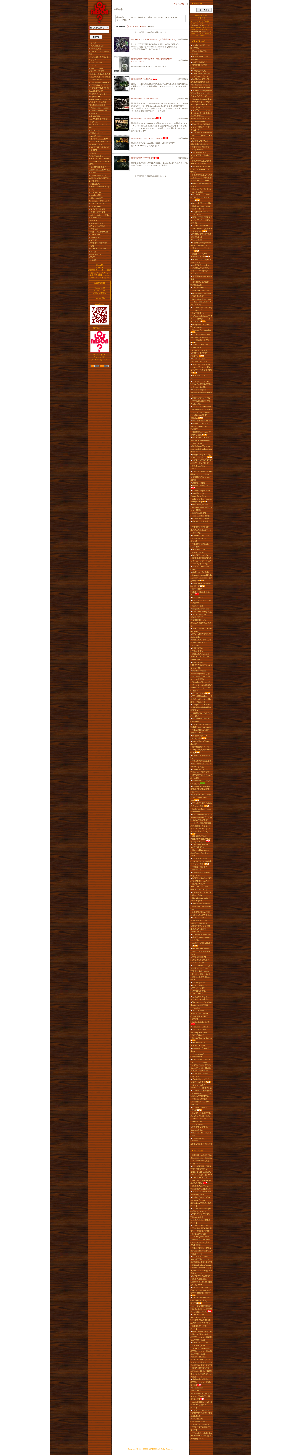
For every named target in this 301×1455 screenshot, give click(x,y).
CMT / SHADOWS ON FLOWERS (200, 601)
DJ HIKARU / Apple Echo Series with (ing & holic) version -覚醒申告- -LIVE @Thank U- (200, 145)
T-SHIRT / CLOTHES (98, 243)
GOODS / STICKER (98, 249)
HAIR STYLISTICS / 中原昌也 (99, 188)
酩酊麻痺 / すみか (199, 836)
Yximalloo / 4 (197, 1008)
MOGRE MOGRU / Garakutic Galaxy (199, 1128)
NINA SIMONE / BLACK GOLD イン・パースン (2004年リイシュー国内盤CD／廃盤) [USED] (201, 1361)
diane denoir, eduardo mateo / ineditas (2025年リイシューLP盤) (201, 507)
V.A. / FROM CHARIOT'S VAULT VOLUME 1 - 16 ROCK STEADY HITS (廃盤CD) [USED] (200, 1424)
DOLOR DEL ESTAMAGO (95, 219)
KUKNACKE (95, 192)
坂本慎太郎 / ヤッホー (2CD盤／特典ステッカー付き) (201, 750)
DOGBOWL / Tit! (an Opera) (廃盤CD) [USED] (200, 1187)
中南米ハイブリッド (98, 94)
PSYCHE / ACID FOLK (99, 82)
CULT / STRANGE (97, 212)
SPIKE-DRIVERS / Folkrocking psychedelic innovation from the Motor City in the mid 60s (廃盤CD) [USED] (200, 1239)
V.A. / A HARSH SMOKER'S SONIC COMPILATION (198, 991)
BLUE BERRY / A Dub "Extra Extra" (145, 99)
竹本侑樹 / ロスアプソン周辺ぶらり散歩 (200, 1080)
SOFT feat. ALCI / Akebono (198, 467)
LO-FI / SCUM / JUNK (99, 215)
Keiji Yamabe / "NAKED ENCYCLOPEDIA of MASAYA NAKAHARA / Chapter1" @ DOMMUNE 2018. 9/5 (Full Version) (200, 1065)
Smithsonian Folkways (99, 111)
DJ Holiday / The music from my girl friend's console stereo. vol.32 (201, 449)
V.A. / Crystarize (198, 982)
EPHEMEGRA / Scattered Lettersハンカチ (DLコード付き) (201, 135)
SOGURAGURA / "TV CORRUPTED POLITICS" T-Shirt (200, 169)
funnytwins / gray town (201, 490)
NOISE (93, 173)
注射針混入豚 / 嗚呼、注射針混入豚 (200, 283)
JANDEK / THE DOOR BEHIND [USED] (200, 1193)
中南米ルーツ (96, 96)
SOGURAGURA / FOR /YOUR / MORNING (200, 162)
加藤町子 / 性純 (198, 483)
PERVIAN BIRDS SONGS (198, 1108)
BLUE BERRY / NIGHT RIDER (143, 118)
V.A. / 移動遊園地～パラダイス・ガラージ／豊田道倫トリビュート (201, 699)
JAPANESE (95, 130)
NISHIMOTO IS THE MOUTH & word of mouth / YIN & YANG (201, 440)
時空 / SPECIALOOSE (99, 232)
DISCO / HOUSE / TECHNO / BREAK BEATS (99, 72)
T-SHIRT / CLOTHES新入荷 (99, 52)
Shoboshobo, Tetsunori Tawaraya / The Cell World (200, 86)
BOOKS (93, 240)
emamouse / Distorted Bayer (199, 1049)
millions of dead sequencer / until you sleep (201, 500)
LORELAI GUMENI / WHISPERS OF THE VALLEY (199, 426)
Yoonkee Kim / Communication (197, 1055)
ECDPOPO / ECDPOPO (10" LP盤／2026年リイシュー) (200, 197)
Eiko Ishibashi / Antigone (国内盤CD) (200, 782)
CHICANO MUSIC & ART (98, 126)
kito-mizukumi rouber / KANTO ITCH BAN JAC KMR (200, 951)
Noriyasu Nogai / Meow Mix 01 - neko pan (200, 207)
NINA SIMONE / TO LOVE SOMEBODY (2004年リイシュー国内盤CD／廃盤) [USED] (201, 1372)
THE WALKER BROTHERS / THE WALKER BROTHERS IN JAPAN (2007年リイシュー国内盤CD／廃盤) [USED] (200, 1321)
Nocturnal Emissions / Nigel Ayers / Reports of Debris (199, 853)
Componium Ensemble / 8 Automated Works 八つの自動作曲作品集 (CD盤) (201, 817)
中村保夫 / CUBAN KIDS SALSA (199, 213)
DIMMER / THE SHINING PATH (197, 551)
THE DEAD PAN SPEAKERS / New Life (199, 289)
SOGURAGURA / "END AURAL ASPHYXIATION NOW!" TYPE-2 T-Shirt (201, 178)
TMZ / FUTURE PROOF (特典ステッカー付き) (201, 472)
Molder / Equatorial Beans (202, 421)
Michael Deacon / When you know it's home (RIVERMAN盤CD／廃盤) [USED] (201, 1201)
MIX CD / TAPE (96, 68)
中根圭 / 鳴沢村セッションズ (200, 184)
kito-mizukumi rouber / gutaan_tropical (199, 899)
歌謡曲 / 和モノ (96, 133)
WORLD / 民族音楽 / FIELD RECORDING (98, 103)
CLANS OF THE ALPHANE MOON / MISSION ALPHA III (198, 920)
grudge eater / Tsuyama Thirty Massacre (199, 325)
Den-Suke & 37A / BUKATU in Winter (198, 1044)
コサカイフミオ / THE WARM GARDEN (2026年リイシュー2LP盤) (201, 384)
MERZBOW (95, 184)
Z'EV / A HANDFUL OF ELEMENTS (200, 635)
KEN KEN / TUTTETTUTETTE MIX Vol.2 (200, 592)
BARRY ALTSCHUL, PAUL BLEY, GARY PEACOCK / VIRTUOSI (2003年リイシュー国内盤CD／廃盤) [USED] (201, 1348)
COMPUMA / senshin (200, 519)
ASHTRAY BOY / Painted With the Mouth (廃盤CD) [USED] (200, 1180)
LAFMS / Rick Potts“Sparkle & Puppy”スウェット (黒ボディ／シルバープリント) (201, 317)
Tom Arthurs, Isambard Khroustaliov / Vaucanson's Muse (200, 906)
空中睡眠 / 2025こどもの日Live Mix (200, 402)
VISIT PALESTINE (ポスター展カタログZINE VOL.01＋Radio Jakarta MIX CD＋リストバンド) (201, 970)
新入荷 (93, 43)
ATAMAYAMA (96, 223)
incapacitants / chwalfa (200, 609)
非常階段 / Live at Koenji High (201, 277)
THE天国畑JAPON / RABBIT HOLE (199, 731)
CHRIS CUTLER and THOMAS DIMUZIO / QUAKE (199, 538)
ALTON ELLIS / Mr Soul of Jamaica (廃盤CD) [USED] (201, 1405)
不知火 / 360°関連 (97, 226)
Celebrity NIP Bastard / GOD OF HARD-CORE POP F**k (200, 789)
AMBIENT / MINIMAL (99, 147)
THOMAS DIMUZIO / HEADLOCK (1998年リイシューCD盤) (200, 530)
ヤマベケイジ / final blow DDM (199, 1075)
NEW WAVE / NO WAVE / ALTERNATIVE (99, 78)
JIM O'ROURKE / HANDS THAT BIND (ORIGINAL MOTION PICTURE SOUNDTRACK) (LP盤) (200, 1016)
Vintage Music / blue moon (100, 108)
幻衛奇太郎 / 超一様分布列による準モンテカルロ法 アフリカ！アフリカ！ (200, 247)
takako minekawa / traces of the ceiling (200, 810)
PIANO (93, 153)
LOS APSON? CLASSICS (95, 64)
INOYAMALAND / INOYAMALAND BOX (200, 770)
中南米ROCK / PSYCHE (100, 99)
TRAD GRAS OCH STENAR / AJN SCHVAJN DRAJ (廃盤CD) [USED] (201, 1228)
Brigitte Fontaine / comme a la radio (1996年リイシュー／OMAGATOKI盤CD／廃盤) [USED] (201, 1269)
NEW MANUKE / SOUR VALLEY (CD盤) (201, 765)
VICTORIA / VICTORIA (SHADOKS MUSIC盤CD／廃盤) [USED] (201, 1436)
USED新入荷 (95, 49)
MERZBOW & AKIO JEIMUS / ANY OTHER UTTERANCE (199, 657)
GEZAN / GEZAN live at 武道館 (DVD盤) (200, 294)
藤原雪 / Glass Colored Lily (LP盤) (200, 938)
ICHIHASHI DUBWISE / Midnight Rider (201, 893)
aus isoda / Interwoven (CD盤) (199, 567)
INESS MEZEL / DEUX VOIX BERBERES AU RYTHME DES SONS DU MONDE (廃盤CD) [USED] (201, 1170)
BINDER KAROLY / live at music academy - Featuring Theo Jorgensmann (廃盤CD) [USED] (201, 1159)
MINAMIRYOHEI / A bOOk (199, 978)
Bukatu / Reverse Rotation (202, 1038)
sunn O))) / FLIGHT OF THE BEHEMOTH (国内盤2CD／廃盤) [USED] (201, 1309)
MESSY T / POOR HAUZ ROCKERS (198, 255)
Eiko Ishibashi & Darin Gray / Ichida (200, 874)
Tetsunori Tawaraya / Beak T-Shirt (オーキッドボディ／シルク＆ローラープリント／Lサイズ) (201, 103)
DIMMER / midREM (200, 555)
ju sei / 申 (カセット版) (201, 203)
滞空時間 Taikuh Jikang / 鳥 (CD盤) (201, 776)
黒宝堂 (93, 251)
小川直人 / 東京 (198, 693)
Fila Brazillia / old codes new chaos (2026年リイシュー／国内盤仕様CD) (200, 337)
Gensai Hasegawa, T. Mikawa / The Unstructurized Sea (201, 393)
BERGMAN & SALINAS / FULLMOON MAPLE (201, 879)
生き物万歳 (95, 116)
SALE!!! (93, 260)
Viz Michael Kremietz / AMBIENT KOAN (199, 845)
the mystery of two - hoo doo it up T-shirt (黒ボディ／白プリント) (200, 302)
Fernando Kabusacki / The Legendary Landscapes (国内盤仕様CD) (201, 578)
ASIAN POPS (96, 136)
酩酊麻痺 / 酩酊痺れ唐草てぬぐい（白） (200, 840)
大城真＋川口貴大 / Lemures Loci (199, 868)
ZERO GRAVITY (97, 204)
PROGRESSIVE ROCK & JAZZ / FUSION (99, 89)
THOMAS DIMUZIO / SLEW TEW (200, 545)
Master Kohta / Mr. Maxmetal (198, 52)
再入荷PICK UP (96, 46)
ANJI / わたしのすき (200, 265)
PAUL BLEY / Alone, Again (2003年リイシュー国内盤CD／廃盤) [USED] (201, 1259)
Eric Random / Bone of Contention (199, 720)
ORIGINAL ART (97, 254)
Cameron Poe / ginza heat (201, 330)
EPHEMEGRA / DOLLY (201, 935)
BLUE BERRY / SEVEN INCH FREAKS (147, 138)
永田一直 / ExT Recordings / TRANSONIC (99, 199)
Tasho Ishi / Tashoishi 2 (201, 682)
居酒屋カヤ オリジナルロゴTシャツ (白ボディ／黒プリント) (201, 271)
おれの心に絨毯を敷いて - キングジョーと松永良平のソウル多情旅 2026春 (201, 368)
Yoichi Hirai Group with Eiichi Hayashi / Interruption (200, 725)
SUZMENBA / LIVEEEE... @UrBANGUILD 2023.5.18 (201, 1141)
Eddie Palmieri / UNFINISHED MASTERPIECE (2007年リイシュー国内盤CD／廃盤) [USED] (201, 1393)
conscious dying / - (199, 985)
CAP (92, 246)
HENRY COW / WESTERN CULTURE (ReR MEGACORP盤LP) (200, 887)
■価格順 (143, 26)
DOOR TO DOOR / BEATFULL (199, 58)
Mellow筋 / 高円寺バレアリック (99, 58)
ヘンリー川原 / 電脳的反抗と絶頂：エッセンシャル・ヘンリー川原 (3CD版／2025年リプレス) (201, 827)
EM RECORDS (96, 206)
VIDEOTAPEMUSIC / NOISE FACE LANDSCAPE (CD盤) (200, 347)
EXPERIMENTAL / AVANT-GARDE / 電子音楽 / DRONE (99, 178)
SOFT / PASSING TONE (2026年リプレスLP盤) (201, 461)
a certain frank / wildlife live (200, 756)
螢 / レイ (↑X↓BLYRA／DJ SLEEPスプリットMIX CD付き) (201, 688)
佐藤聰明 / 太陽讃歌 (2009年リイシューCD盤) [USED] (200, 1382)
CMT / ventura (197, 597)
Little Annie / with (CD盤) (202, 612)
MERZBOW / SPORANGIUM (196, 649)
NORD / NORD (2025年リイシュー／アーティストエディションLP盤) (200, 561)
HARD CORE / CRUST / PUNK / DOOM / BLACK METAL (99, 161)
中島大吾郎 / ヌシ (199, 71)
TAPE (92, 257)
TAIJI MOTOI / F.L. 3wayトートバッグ (201, 308)
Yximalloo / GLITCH (200, 1027)
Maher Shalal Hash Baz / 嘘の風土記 (200, 584)
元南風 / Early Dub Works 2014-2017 (201, 714)
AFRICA (94, 113)
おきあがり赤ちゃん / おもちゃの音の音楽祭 (200, 998)
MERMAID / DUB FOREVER (198, 354)
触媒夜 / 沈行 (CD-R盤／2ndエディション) (200, 456)
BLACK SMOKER (97, 209)
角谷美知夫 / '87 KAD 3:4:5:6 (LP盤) (200, 737)
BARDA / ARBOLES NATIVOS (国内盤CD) (199, 80)
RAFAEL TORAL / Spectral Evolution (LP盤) (200, 514)
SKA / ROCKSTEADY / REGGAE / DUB (99, 143)
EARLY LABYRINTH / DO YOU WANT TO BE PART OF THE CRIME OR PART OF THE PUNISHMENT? (201, 1118)
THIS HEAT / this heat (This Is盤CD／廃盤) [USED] (199, 1300)
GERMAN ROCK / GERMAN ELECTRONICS (99, 168)
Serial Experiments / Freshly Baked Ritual (198, 494)
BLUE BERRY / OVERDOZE (142, 158)
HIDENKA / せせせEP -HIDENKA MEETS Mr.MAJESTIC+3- (200, 929)
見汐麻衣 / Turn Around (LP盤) (200, 478)
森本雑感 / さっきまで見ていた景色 (200, 433)
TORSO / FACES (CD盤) (202, 761)
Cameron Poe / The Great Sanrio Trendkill (200, 190)
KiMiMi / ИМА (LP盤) (201, 398)
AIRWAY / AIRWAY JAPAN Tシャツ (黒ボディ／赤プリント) (201, 228)
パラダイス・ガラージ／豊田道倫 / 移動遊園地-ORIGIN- (200, 707)
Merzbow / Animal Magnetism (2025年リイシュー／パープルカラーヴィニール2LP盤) (200, 675)
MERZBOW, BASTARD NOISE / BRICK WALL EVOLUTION (200, 643)
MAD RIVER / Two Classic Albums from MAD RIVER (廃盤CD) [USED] (200, 1290)
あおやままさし (97, 156)
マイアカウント (180, 4)
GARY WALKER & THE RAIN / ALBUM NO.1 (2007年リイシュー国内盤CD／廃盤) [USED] (201, 1335)
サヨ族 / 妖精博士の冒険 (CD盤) (200, 46)
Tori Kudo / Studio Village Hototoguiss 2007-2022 (201, 1003)
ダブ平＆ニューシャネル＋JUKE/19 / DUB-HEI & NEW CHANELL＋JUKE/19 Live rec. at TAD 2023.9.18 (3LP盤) (201, 116)
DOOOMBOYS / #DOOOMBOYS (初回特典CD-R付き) (153, 39)
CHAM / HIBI (197, 606)
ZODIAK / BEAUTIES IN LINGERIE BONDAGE (200, 913)
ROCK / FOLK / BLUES (100, 85)
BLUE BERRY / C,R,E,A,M (142, 79)
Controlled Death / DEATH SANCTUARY (199, 360)
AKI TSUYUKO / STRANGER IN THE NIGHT (198, 65)
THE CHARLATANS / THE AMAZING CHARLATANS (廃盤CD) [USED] (200, 1218)
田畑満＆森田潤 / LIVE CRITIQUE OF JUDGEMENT (200, 237)
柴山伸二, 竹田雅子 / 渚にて (201, 522)
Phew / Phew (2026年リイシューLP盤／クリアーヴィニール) (200, 127)
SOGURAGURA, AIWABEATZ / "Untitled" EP (200, 155)
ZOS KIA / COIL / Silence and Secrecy (201, 629)
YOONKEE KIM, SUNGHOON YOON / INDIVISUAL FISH (199, 960)
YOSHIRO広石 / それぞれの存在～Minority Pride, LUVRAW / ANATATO (201, 1093)
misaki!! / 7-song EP (200, 486)
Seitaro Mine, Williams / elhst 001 (200, 742)
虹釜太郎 (94, 229)
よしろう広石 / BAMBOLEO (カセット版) (201, 1086)
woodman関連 (96, 195)
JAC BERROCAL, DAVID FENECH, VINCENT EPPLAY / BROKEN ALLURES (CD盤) (200, 620)
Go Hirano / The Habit (200, 572)
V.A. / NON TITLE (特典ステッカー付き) (201, 804)
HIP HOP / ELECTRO (99, 139)
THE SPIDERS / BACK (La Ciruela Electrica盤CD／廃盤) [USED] (201, 1251)
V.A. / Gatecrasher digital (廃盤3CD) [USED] (200, 1209)
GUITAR (94, 150)
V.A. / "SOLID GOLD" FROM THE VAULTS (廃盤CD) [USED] (201, 1413)
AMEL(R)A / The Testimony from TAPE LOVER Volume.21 (198, 1032)
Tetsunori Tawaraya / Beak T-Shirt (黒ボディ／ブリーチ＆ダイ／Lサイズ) (201, 93)
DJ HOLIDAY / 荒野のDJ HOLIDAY (200, 260)
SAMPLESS (95, 235)
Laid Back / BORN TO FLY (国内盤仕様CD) (200, 74)
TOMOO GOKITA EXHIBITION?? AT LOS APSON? (200, 1102)
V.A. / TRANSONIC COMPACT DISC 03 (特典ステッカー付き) (201, 861)
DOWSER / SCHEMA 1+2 (200, 377)
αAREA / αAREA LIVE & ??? (201, 944)
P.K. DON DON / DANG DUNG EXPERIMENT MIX (201, 798)
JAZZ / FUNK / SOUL (99, 119)
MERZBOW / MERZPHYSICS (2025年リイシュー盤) (201, 665)
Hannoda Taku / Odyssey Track (200, 1134)
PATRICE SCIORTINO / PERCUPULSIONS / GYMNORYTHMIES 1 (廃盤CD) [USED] (201, 1280)
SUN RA (94, 122)
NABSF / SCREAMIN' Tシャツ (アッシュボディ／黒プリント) (201, 220)
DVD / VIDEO (96, 237)
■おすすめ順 (133, 26)
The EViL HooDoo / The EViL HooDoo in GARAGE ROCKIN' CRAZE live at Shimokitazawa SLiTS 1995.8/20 (201, 412)
